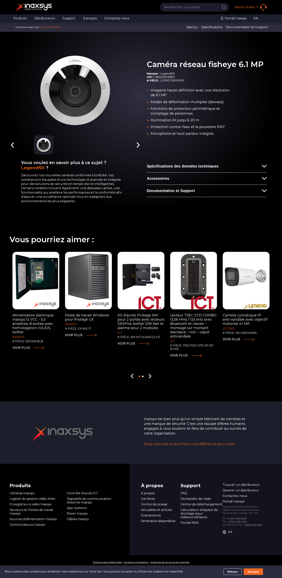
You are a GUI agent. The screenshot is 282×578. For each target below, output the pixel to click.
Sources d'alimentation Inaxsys (33, 519)
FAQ (184, 493)
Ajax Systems (77, 508)
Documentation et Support (171, 191)
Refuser (233, 571)
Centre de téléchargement (201, 504)
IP (37, 27)
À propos (90, 18)
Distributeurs (44, 18)
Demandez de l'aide (196, 499)
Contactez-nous (116, 18)
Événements (151, 515)
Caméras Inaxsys (22, 493)
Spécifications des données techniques (183, 166)
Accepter (253, 571)
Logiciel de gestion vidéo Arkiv (32, 499)
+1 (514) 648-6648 (237, 518)
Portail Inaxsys (235, 18)
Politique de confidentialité (107, 562)
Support (68, 18)
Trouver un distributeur (241, 485)
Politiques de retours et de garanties (169, 562)
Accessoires (158, 178)
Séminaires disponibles (158, 521)
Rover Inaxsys (77, 513)
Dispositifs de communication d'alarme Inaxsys (89, 500)
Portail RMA (190, 523)
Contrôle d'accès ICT (82, 493)
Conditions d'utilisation (136, 562)
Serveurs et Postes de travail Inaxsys (31, 511)
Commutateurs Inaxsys (27, 524)
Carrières (148, 499)
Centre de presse (154, 504)
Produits (20, 18)
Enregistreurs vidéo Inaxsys (30, 504)
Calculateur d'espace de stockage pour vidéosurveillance (199, 513)
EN (255, 18)
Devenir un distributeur (241, 490)
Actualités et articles (156, 510)
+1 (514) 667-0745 (237, 521)
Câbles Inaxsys (78, 519)
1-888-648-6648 (253, 524)
